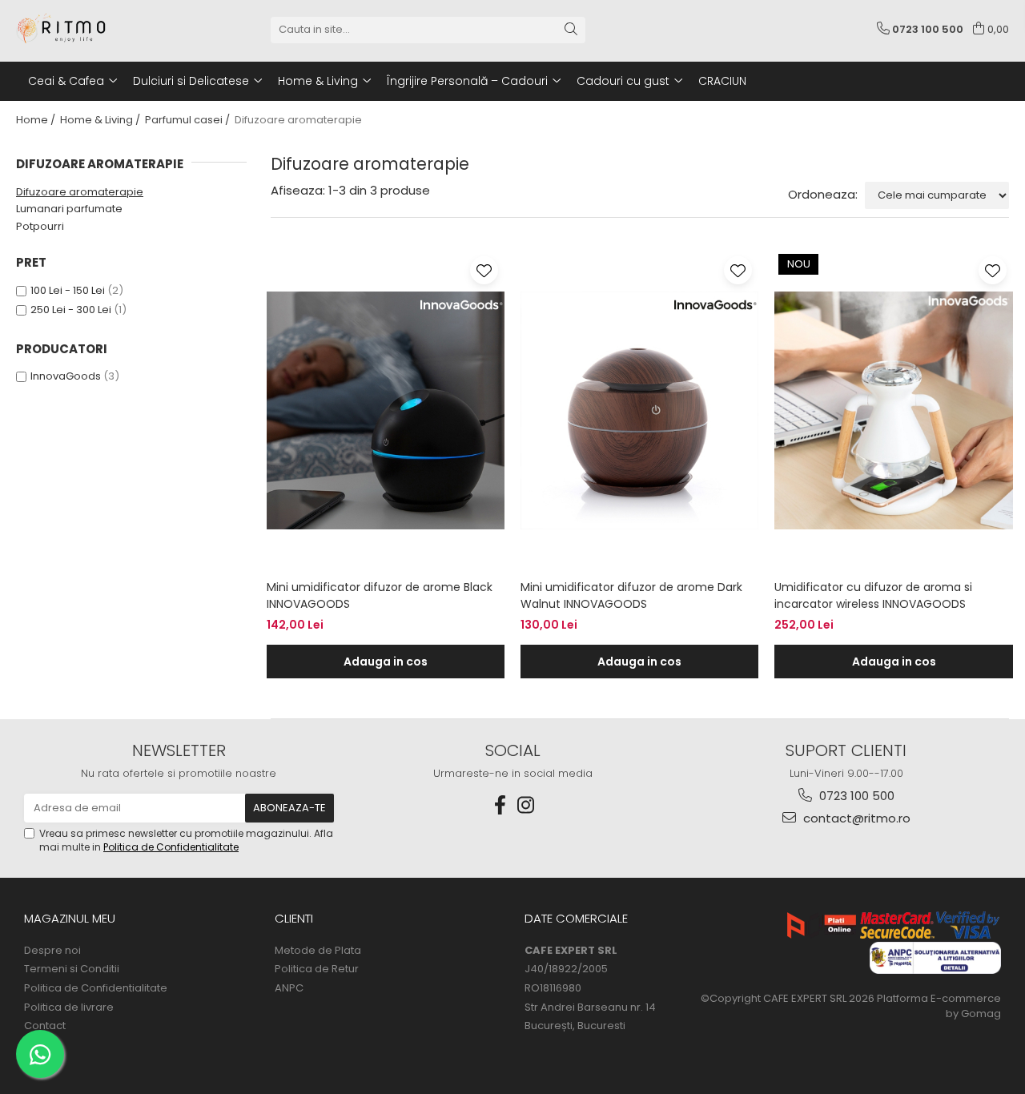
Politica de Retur (317, 969)
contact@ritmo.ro (855, 818)
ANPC (289, 988)
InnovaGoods (65, 376)
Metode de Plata (318, 950)
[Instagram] (525, 805)
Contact (45, 1026)
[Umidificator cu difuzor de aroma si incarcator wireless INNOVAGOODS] (893, 411)
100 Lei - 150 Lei (67, 290)
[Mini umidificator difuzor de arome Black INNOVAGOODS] (385, 411)
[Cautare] (571, 30)
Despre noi (52, 950)
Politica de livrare (69, 1007)
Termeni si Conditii (71, 969)
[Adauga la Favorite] (484, 270)
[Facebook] (499, 805)
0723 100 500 (855, 795)
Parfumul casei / (188, 119)
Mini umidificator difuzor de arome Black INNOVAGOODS (379, 595)
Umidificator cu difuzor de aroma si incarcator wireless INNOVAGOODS (873, 595)
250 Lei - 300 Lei (70, 309)
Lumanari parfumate (69, 208)
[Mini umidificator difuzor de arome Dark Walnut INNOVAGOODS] (639, 411)
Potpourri (40, 226)
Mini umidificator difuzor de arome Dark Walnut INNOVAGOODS (631, 595)
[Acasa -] (96, 30)
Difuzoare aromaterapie (79, 191)
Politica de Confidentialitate (171, 847)
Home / (37, 119)
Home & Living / (101, 119)
